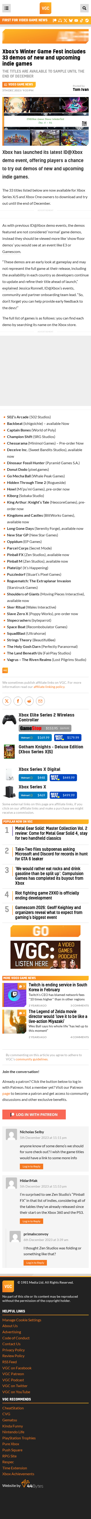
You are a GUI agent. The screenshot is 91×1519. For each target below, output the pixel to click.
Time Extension (14, 1468)
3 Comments (79, 1005)
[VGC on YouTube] (76, 20)
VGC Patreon (13, 1373)
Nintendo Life (13, 1432)
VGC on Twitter (15, 1385)
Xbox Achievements (18, 1473)
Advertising (11, 1332)
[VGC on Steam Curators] (87, 20)
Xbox (41, 225)
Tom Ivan (81, 90)
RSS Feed (9, 1361)
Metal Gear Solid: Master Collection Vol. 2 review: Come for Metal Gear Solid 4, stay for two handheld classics (51, 833)
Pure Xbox (10, 1443)
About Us (10, 1325)
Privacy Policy (13, 1350)
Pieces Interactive (68, 594)
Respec (8, 1462)
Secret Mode (40, 548)
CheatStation (13, 1408)
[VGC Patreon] (54, 20)
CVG (6, 1413)
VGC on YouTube (16, 1391)
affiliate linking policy (49, 687)
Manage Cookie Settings (21, 1320)
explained (10, 288)
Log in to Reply (31, 1166)
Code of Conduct (16, 1338)
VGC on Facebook (17, 1368)
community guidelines (32, 1059)
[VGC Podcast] (60, 20)
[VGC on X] (65, 20)
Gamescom (11, 251)
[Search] (84, 8)
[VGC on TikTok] (81, 20)
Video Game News (20, 84)
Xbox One (34, 196)
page (6, 1093)
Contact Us (11, 1343)
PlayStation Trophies (19, 1438)
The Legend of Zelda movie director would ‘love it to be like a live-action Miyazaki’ (58, 1017)
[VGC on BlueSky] (71, 20)
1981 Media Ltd (32, 1282)
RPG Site (9, 1456)
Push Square (12, 1450)
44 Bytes (32, 1484)
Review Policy (13, 1355)
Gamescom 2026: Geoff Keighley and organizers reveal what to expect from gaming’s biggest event (48, 913)
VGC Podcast (13, 1380)
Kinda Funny (12, 1426)
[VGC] (45, 8)
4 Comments (79, 1037)
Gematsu (9, 1420)
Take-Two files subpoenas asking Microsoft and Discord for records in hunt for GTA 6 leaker (51, 854)
